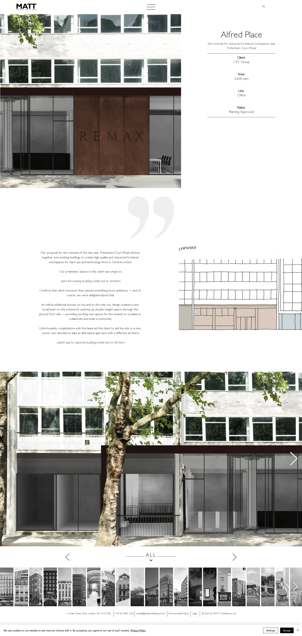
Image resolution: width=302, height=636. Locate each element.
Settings (270, 630)
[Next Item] (293, 459)
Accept (287, 630)
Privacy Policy (138, 630)
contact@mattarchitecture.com (150, 614)
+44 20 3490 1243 (124, 614)
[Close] (298, 630)
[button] (151, 7)
